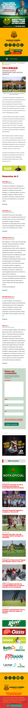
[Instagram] (6, 45)
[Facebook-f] (10, 45)
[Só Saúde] (14, 661)
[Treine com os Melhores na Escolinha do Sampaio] (14, 27)
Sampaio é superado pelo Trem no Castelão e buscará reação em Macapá (13, 611)
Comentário (7, 380)
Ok (8, 705)
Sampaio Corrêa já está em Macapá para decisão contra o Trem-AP (14, 560)
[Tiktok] (22, 45)
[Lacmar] (14, 669)
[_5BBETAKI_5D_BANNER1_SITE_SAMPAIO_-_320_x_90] (14, 644)
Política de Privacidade (16, 705)
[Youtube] (18, 45)
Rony (3, 325)
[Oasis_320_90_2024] (14, 635)
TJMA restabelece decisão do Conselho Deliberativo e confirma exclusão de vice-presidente (13, 585)
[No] (25, 701)
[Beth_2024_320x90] (14, 652)
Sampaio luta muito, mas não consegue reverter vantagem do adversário (12, 535)
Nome (6, 399)
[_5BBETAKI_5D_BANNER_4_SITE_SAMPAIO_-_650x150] (14, 171)
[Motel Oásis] (14, 455)
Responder (4, 204)
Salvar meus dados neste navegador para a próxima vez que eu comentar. (13, 420)
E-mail (6, 405)
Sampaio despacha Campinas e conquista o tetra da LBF (12, 511)
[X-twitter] (14, 45)
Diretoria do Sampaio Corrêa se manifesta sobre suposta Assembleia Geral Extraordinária (13, 486)
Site (5, 411)
